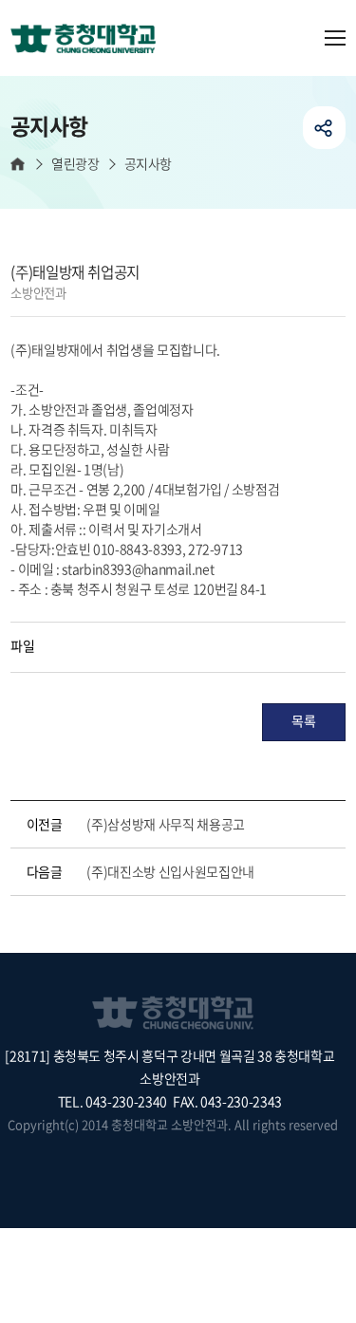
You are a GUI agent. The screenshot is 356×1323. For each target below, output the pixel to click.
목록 (303, 720)
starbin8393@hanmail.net (138, 568)
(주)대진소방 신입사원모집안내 (169, 871)
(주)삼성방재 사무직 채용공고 (165, 823)
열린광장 (75, 164)
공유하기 (324, 127)
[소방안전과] (90, 40)
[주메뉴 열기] (335, 38)
